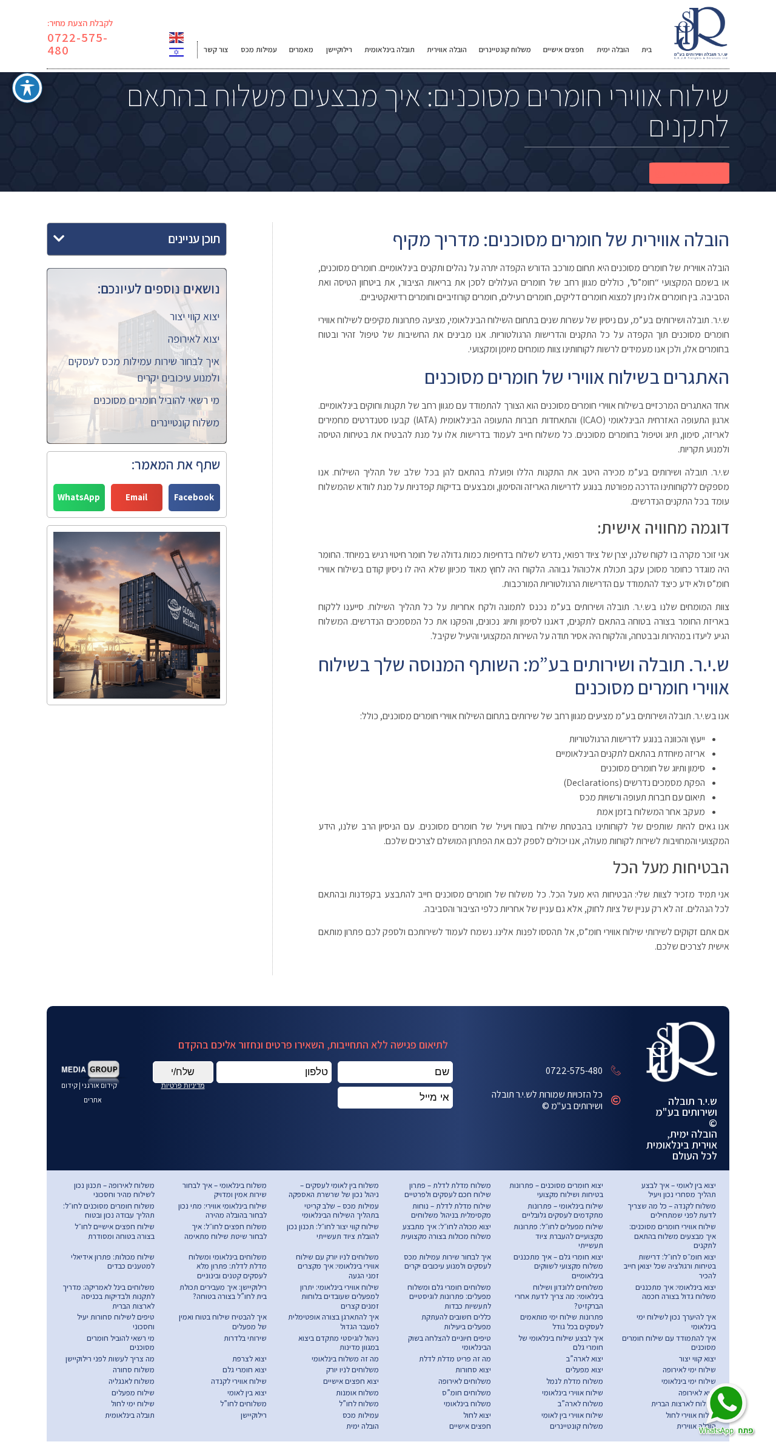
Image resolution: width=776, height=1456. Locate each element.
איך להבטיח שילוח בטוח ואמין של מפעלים (223, 1322)
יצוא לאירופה (193, 339)
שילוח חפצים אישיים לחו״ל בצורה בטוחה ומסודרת (115, 1231)
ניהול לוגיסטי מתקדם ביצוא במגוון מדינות (338, 1343)
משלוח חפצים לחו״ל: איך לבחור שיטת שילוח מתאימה (225, 1231)
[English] (177, 36)
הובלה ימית (613, 49)
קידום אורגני (100, 1085)
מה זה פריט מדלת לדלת (455, 1359)
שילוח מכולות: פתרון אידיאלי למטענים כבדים (113, 1262)
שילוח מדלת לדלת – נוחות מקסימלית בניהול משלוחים (451, 1211)
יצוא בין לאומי (247, 1392)
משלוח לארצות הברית (683, 1403)
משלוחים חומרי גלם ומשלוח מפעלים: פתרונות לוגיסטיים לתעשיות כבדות (449, 1296)
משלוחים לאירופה (464, 1381)
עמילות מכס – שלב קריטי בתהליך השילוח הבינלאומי (340, 1211)
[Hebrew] (177, 51)
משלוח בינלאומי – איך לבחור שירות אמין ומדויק (224, 1190)
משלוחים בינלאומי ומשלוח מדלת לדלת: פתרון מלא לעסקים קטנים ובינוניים (228, 1266)
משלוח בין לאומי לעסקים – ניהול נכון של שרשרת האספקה (334, 1190)
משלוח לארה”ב (580, 1403)
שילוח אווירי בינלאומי (572, 1392)
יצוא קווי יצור (194, 316)
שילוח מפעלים (133, 1392)
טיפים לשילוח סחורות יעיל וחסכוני (116, 1322)
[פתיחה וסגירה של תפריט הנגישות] (27, 87)
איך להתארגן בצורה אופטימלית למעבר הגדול (333, 1322)
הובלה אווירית (447, 49)
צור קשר (216, 49)
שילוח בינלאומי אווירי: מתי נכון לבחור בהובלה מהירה (222, 1211)
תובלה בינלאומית (389, 49)
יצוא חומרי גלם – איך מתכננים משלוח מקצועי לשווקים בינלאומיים (558, 1266)
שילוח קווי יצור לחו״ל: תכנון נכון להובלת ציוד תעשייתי (333, 1231)
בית (646, 49)
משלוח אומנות (357, 1392)
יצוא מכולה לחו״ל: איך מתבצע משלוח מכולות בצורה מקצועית (446, 1231)
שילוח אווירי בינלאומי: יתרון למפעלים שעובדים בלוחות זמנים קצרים (339, 1296)
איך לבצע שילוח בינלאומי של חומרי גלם (560, 1343)
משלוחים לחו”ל (243, 1403)
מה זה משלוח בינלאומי (345, 1359)
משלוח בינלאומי (467, 1403)
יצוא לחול (477, 1415)
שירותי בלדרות (245, 1338)
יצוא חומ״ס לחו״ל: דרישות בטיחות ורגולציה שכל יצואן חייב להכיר (670, 1266)
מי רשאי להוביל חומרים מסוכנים (156, 400)
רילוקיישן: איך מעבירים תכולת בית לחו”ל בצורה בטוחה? (223, 1292)
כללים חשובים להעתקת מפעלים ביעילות (456, 1322)
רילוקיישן (339, 49)
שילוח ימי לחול (133, 1403)
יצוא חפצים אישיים (351, 1381)
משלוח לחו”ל (359, 1403)
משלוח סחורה (134, 1369)
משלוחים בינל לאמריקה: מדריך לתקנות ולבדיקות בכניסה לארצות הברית (108, 1296)
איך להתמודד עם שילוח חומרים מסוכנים (669, 1343)
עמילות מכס (259, 49)
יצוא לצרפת (249, 1359)
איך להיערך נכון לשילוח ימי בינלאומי (676, 1322)
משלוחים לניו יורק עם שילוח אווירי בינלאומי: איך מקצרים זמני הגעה (337, 1266)
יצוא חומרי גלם (244, 1369)
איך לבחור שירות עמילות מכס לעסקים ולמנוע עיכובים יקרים (447, 1262)
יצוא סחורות (473, 1369)
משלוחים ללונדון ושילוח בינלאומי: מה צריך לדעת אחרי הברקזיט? (559, 1296)
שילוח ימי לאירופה (689, 1369)
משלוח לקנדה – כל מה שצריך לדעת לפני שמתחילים (671, 1211)
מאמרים (301, 49)
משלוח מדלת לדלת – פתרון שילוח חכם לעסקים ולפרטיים (447, 1190)
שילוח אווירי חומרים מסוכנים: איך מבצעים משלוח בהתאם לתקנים (672, 1235)
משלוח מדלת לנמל (574, 1381)
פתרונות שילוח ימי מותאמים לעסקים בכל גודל (561, 1322)
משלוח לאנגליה (132, 1381)
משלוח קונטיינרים (505, 49)
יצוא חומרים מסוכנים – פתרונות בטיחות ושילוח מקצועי (556, 1190)
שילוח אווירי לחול (691, 1415)
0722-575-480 (78, 43)
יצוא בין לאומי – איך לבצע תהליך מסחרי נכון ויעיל (678, 1190)
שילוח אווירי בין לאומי (572, 1415)
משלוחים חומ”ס (466, 1392)
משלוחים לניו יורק (352, 1369)
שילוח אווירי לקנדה (239, 1381)
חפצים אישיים (563, 49)
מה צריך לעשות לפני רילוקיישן (110, 1359)
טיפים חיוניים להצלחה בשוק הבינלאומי (449, 1343)
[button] (689, 173)
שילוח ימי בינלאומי (688, 1381)
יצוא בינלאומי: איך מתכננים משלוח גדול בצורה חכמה (675, 1292)
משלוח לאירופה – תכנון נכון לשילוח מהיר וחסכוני (114, 1190)
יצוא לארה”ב (584, 1359)
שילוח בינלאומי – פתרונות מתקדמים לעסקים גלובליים (562, 1211)
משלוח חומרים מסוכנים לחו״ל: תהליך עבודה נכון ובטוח (109, 1211)
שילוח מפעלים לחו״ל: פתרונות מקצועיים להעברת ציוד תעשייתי (558, 1235)
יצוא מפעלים (584, 1369)
